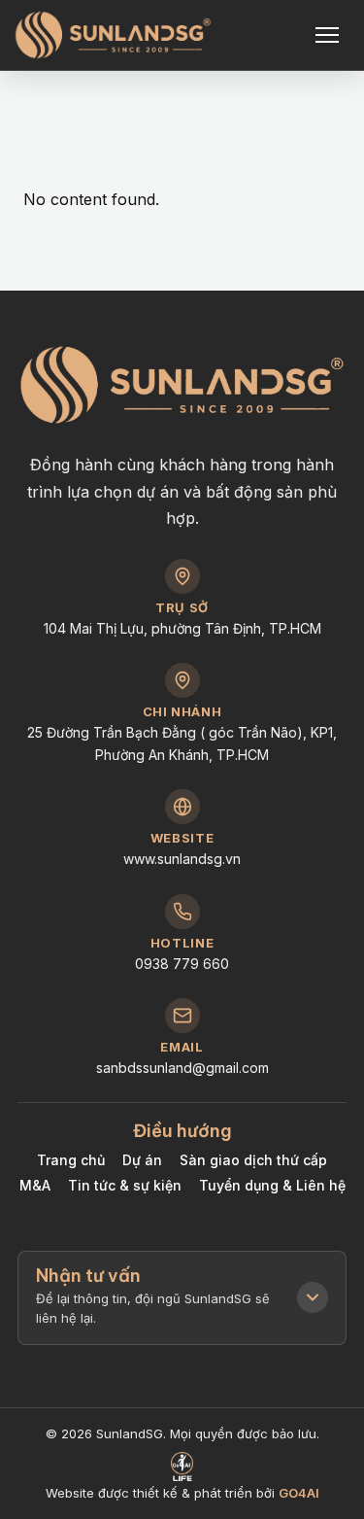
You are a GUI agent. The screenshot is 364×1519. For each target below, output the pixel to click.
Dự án (142, 1160)
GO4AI (299, 1493)
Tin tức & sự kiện (125, 1185)
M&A (34, 1185)
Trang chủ (71, 1160)
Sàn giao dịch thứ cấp (253, 1160)
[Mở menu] (329, 35)
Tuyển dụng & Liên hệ (272, 1185)
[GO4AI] (182, 1466)
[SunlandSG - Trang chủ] (113, 35)
